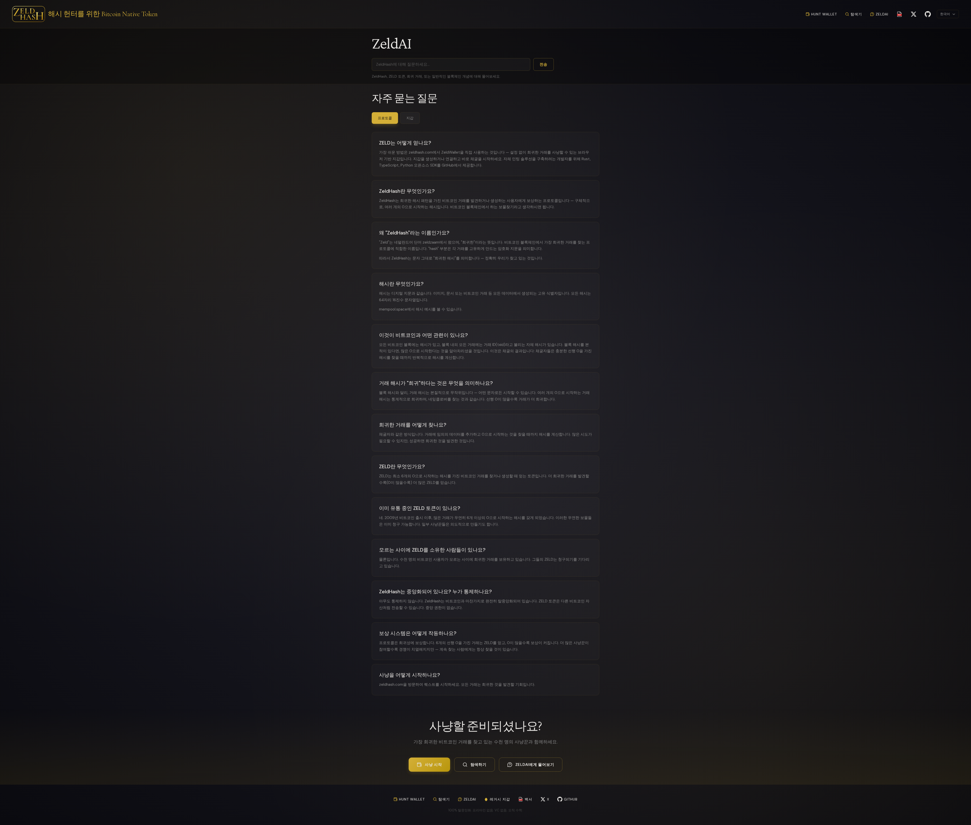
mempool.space (393, 309)
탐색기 (856, 14)
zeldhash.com (421, 152)
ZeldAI (882, 14)
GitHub (448, 165)
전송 (544, 64)
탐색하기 (479, 764)
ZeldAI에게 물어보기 (534, 764)
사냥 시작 (433, 764)
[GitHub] (928, 14)
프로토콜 (385, 118)
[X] (914, 14)
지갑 (409, 118)
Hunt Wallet (824, 14)
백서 (525, 799)
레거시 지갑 (500, 799)
